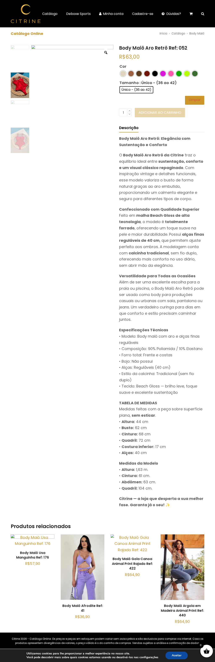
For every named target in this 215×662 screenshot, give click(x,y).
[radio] (123, 73)
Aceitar (176, 655)
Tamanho (129, 82)
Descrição (129, 127)
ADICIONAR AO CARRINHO (160, 112)
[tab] (129, 128)
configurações (148, 657)
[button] (202, 13)
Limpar (195, 99)
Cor (122, 66)
